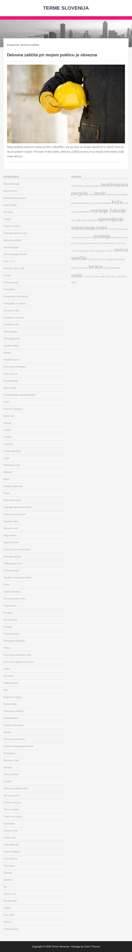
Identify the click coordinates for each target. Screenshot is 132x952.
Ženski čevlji (10, 900)
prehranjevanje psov (119, 237)
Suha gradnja (10, 774)
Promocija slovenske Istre (17, 654)
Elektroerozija (10, 282)
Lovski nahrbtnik (12, 451)
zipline (73, 282)
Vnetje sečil (9, 837)
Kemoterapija (10, 380)
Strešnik (7, 767)
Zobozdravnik (10, 929)
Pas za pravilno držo (14, 598)
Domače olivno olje (13, 268)
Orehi (6, 584)
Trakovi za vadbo (12, 816)
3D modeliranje (77, 186)
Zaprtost (8, 879)
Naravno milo (10, 528)
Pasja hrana (9, 605)
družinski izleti (112, 194)
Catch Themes (92, 946)
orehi (101, 228)
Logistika (8, 444)
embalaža (123, 194)
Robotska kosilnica (13, 711)
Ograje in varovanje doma (17, 577)
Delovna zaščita (12, 240)
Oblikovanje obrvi (12, 563)
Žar (5, 886)
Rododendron (10, 718)
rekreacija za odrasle (105, 251)
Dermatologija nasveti (15, 254)
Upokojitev (9, 823)
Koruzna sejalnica (13, 408)
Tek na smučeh (11, 795)
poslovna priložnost (85, 237)
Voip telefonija (11, 844)
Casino (7, 219)
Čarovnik (8, 212)
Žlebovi (7, 921)
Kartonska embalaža (14, 366)
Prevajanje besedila (14, 640)
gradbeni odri (76, 203)
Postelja (7, 626)
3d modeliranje (11, 183)
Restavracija (10, 704)
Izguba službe (11, 345)
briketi (90, 194)
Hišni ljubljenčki (11, 338)
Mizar (6, 479)
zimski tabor (110, 276)
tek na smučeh (82, 268)
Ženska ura (9, 893)
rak (72, 251)
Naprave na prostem (14, 514)
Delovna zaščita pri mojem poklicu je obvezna (52, 55)
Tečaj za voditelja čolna (16, 788)
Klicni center (10, 387)
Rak (5, 690)
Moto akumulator (12, 500)
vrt (84, 276)
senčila (79, 258)
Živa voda (8, 914)
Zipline (7, 908)
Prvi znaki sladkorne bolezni (18, 662)
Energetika (9, 289)
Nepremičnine (11, 542)
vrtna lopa (90, 276)
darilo (100, 193)
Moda (6, 493)
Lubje (6, 458)
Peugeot (8, 612)
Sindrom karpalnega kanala (18, 746)
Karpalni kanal (11, 359)
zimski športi (121, 276)
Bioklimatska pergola (14, 198)
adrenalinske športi (92, 186)
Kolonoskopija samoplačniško (19, 394)
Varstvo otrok (10, 830)
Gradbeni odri (10, 324)
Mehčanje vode (11, 465)
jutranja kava (88, 203)
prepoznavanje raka (93, 243)
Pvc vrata (8, 675)
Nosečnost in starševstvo (17, 549)
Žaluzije (7, 872)
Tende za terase (12, 802)
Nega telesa (9, 535)
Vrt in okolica (10, 858)
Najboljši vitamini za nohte (17, 507)
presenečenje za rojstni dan (113, 243)
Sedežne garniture (13, 725)
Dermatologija (11, 247)
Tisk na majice (11, 809)
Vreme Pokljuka (11, 851)
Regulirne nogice (12, 697)
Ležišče (7, 437)
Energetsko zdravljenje (15, 296)
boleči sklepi (10, 205)
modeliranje (85, 212)
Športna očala (11, 760)
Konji (6, 401)
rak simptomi (80, 251)
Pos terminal (10, 619)
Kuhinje (7, 423)
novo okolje (76, 220)
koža (117, 202)
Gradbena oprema (13, 317)
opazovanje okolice (89, 220)
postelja (102, 236)
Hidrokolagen (10, 331)
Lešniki (7, 429)
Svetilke (7, 781)
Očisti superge (11, 570)
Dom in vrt (9, 261)
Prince (6, 647)
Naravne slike (10, 521)
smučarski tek (93, 259)
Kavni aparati (10, 373)
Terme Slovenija (66, 8)
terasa (96, 267)
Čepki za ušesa (11, 226)
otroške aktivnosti (115, 229)
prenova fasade (77, 243)
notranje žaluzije (108, 210)
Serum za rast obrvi (14, 739)
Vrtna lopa (8, 865)
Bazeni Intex (10, 191)
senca (121, 250)
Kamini (7, 352)
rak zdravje (90, 251)
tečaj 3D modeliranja (111, 268)
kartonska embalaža (102, 203)
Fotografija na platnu (14, 303)
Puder (6, 668)
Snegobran (9, 753)
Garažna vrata (11, 310)
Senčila (7, 732)
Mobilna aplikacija (13, 486)
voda (76, 275)
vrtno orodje (99, 276)
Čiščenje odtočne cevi (15, 233)
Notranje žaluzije (12, 556)
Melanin (7, 472)
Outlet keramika (12, 591)
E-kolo (6, 275)
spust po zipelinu (107, 259)
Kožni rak (8, 415)
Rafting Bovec (11, 683)
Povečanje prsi (11, 633)
